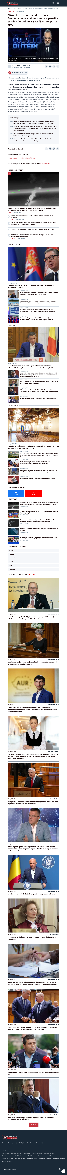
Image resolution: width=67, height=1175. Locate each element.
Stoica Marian (55, 1070)
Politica (19, 8)
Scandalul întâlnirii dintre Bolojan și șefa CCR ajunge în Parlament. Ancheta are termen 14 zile (38, 399)
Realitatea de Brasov (37, 1153)
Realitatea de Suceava (20, 1156)
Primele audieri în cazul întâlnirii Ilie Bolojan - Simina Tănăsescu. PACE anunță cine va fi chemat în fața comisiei (35, 140)
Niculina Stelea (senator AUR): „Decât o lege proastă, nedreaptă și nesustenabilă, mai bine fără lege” (32, 663)
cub (34, 158)
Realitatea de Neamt (32, 1158)
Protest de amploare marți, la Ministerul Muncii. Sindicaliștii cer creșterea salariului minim (36, 462)
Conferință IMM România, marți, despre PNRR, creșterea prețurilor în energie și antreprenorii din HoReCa (33, 223)
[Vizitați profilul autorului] (9, 66)
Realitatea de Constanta (45, 1158)
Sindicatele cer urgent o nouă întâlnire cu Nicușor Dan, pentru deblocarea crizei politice (38, 538)
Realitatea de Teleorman (59, 1158)
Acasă (10, 8)
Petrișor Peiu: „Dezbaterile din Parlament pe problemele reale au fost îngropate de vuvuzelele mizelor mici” (33, 803)
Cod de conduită (39, 1143)
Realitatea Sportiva (16, 1153)
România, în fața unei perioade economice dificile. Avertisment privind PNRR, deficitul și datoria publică (37, 310)
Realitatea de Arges (49, 1153)
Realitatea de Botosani (7, 1158)
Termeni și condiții (12, 1143)
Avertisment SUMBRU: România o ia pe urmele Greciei (37, 478)
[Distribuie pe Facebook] (50, 66)
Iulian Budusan (54, 934)
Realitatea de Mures (25, 65)
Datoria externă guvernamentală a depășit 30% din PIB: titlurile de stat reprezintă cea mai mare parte (38, 471)
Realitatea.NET (5, 1153)
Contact (4, 1143)
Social (9, 212)
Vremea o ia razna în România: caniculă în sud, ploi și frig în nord (32, 229)
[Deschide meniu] (58, 3)
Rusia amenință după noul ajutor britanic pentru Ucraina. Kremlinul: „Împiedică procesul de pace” (39, 293)
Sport (12, 219)
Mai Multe (33, 1124)
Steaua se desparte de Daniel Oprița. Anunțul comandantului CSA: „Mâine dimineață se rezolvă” (36, 319)
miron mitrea (25, 158)
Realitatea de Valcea (49, 1156)
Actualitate (14, 231)
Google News (45, 163)
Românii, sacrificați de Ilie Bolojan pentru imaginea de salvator (31, 894)
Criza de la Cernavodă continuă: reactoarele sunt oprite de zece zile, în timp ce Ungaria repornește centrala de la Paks (39, 455)
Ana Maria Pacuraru (53, 751)
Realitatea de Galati (20, 1158)
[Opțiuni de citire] (63, 1171)
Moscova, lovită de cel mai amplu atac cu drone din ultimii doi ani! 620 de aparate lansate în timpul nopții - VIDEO (32, 209)
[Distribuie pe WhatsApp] (53, 66)
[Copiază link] (46, 66)
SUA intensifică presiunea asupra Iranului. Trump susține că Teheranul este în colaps (33, 135)
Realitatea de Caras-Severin (35, 1156)
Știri (15, 8)
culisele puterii (13, 158)
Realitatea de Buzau (7, 1161)
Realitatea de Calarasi (7, 1156)
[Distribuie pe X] (57, 66)
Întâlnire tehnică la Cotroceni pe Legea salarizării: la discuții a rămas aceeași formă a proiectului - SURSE (33, 447)
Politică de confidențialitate (26, 1143)
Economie (14, 226)
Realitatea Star (26, 1153)
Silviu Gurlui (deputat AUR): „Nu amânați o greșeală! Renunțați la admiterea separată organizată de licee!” (32, 618)
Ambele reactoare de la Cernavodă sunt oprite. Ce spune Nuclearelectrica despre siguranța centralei (39, 302)
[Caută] (53, 3)
